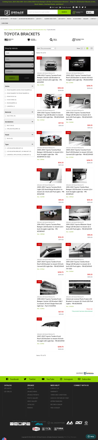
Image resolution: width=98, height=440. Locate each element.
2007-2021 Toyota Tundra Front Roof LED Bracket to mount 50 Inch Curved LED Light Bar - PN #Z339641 (50, 264)
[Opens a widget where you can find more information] (91, 436)
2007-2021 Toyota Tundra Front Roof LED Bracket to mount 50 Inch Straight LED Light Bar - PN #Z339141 (50, 338)
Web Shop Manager (70, 437)
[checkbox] (5, 116)
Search (12, 78)
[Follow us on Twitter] (82, 7)
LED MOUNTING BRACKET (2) (15, 148)
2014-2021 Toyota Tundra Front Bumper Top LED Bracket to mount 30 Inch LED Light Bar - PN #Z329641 (50, 115)
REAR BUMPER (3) (12, 103)
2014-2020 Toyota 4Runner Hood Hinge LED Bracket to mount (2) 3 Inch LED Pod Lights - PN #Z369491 (79, 226)
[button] (49, 12)
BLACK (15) (10, 138)
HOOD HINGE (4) (11, 99)
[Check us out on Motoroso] (85, 7)
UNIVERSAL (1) (11, 106)
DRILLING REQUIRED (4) (13, 129)
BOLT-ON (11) (10, 125)
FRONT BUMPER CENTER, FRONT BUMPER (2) (19, 90)
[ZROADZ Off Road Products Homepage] (14, 13)
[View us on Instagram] (79, 7)
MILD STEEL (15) (11, 116)
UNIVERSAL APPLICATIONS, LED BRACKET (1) (19, 154)
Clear (26, 78)
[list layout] (92, 48)
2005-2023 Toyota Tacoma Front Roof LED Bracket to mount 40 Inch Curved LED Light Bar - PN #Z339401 (79, 152)
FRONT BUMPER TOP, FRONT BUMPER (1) (18, 93)
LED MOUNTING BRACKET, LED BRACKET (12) (19, 151)
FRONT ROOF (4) (11, 96)
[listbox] (19, 53)
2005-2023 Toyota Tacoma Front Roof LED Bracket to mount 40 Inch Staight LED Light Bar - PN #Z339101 (79, 77)
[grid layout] (87, 48)
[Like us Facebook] (73, 7)
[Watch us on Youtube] (77, 7)
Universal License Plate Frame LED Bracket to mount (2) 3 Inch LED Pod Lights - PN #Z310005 (79, 301)
